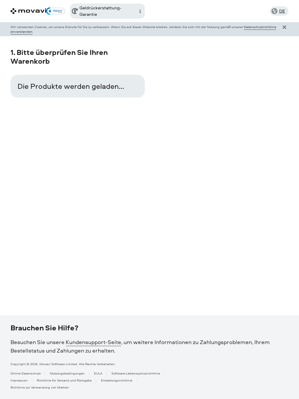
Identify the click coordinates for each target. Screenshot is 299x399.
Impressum (19, 380)
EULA (98, 373)
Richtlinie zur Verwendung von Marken (40, 387)
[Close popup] (284, 29)
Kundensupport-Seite (93, 342)
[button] (55, 11)
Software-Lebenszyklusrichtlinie (136, 373)
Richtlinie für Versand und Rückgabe (64, 380)
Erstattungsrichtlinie (116, 380)
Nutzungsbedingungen (67, 373)
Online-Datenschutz (26, 373)
